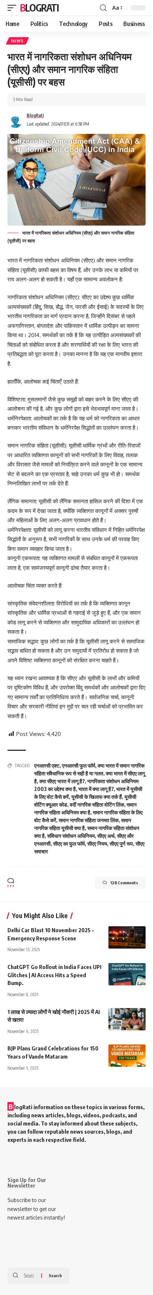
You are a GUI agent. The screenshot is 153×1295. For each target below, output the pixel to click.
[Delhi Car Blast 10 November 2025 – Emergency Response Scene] (127, 937)
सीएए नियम (97, 843)
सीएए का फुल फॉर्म (69, 843)
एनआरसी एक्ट (46, 765)
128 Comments (124, 882)
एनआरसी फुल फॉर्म (78, 765)
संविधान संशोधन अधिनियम (71, 836)
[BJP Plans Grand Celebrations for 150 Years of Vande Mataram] (127, 1055)
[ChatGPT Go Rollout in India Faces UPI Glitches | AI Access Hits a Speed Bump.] (127, 974)
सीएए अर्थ (105, 836)
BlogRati (39, 7)
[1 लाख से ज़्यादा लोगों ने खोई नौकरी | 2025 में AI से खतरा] (127, 1019)
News (17, 41)
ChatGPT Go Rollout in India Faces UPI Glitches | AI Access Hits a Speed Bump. (54, 974)
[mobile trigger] (13, 8)
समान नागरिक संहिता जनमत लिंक (88, 820)
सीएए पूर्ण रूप (121, 843)
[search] (103, 8)
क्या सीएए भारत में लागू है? (62, 781)
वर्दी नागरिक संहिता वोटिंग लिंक (97, 804)
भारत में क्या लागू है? (96, 789)
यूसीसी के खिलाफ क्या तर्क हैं (96, 797)
